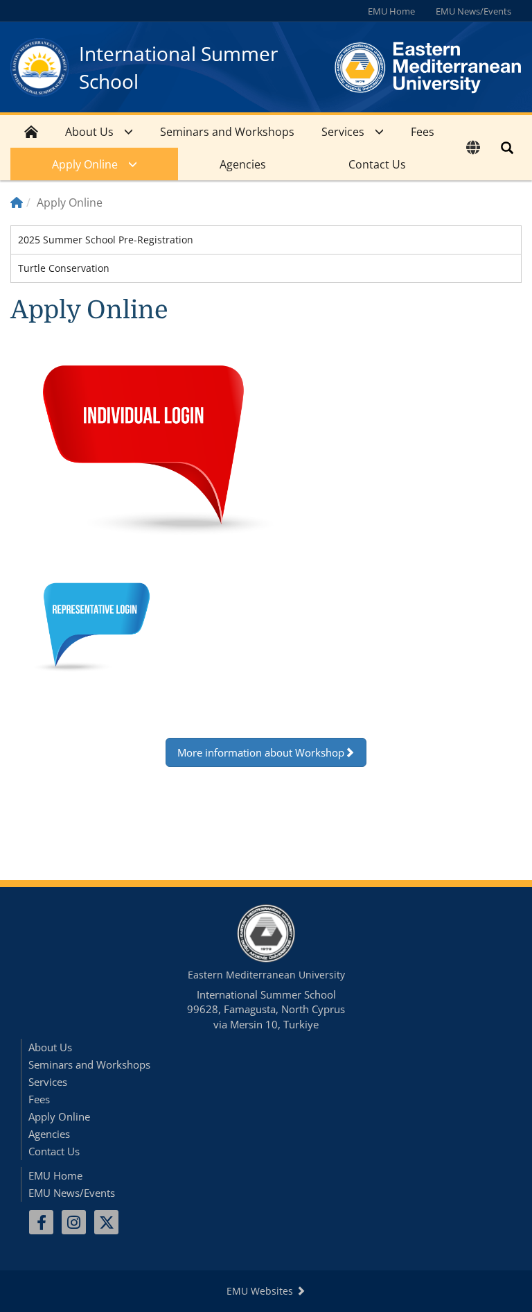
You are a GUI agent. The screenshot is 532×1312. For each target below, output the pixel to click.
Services (342, 131)
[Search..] (507, 147)
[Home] (16, 202)
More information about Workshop (260, 752)
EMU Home (391, 11)
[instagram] (74, 1222)
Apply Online (85, 164)
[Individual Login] (162, 450)
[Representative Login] (93, 625)
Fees (422, 131)
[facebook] (41, 1222)
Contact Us (377, 164)
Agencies (243, 164)
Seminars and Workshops (227, 131)
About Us (89, 131)
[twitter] (106, 1222)
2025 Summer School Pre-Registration (105, 239)
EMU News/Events (473, 11)
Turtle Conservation (63, 268)
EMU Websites (261, 1290)
